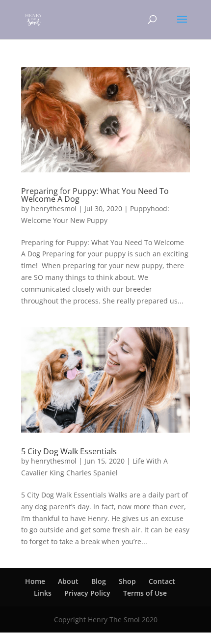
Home (35, 581)
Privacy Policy (87, 593)
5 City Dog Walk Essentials (69, 451)
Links (43, 593)
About (68, 581)
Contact (162, 581)
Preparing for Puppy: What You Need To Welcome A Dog (95, 195)
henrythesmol (54, 208)
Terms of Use (145, 593)
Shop (127, 581)
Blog (98, 581)
